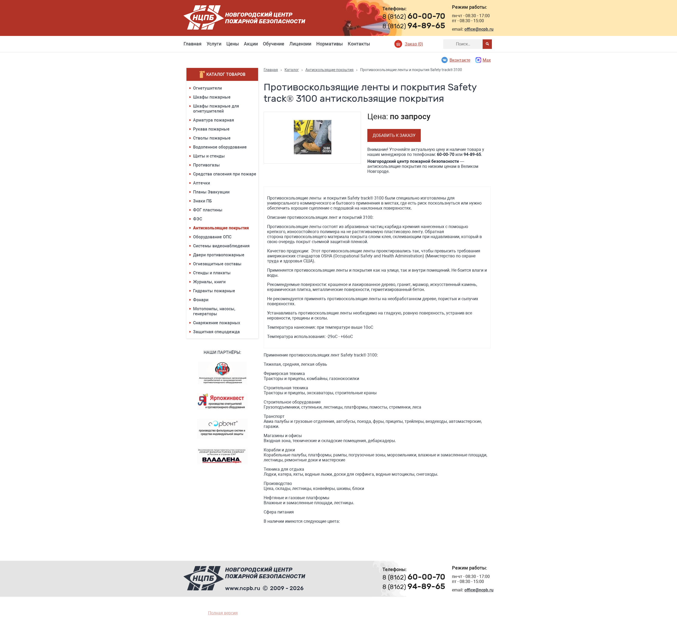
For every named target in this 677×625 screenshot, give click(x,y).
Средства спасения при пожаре (224, 174)
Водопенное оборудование (220, 147)
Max (487, 60)
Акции (251, 44)
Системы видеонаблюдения (221, 245)
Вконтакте (460, 60)
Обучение (273, 44)
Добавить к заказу (394, 135)
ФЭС (197, 218)
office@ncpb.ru (478, 29)
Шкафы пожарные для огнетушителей (216, 109)
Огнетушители (207, 88)
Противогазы (206, 165)
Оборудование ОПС (212, 236)
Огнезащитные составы (217, 263)
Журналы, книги (209, 281)
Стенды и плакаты (212, 272)
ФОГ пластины (207, 209)
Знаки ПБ (202, 200)
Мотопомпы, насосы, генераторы (214, 311)
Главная (193, 44)
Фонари (200, 299)
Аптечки (201, 183)
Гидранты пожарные (214, 290)
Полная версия (223, 612)
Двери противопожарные (218, 254)
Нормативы (329, 44)
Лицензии (300, 44)
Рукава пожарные (211, 129)
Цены (232, 44)
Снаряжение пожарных (216, 322)
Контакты (359, 44)
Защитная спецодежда (216, 331)
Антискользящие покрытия (221, 227)
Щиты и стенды (209, 156)
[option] (312, 137)
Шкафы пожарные (212, 97)
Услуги (214, 44)
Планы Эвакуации (211, 192)
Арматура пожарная (213, 120)
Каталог (292, 70)
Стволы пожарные (212, 138)
